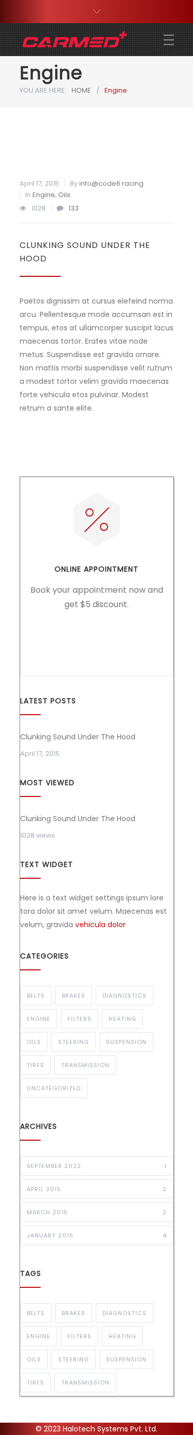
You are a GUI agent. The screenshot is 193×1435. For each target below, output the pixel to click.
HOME (81, 90)
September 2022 (97, 1166)
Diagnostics (124, 995)
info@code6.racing (111, 183)
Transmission (85, 1065)
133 (73, 208)
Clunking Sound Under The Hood (77, 737)
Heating (122, 1019)
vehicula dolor (100, 924)
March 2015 (97, 1212)
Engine (43, 195)
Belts (36, 995)
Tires (35, 1065)
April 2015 (97, 1189)
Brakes (73, 995)
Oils (64, 195)
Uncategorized (54, 1088)
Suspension (126, 1042)
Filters (79, 1019)
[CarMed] (92, 39)
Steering (73, 1042)
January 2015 (97, 1235)
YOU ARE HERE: (43, 90)
